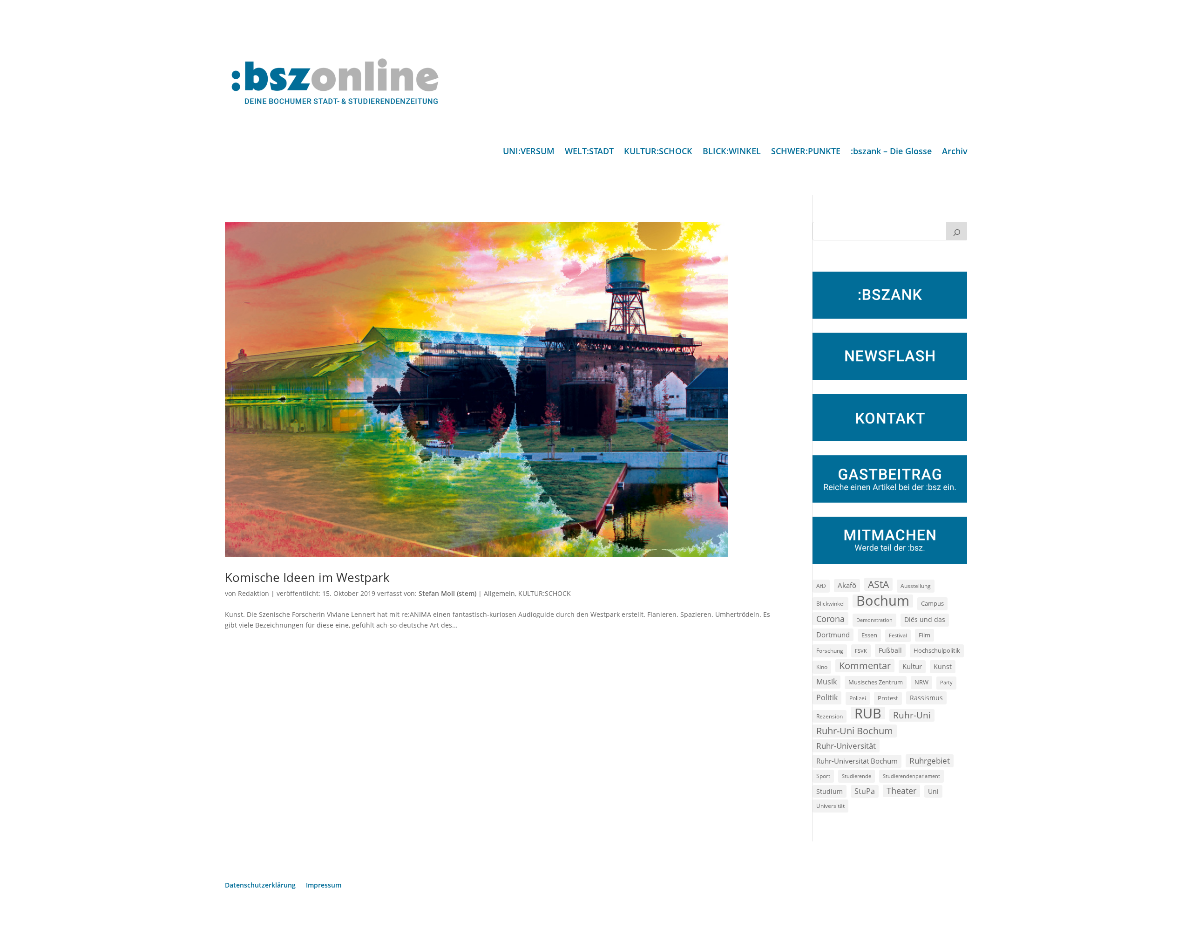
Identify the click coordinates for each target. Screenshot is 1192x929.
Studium (829, 791)
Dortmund (833, 634)
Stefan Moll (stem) (447, 593)
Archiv (955, 152)
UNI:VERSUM (529, 152)
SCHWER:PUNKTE (805, 152)
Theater (901, 790)
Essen (869, 635)
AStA (878, 584)
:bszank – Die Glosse (891, 152)
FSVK (861, 650)
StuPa (864, 791)
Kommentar (865, 665)
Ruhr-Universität (846, 745)
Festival (898, 635)
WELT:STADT (589, 152)
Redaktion (253, 593)
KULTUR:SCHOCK (658, 152)
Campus (932, 603)
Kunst (943, 666)
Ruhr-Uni (912, 715)
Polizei (857, 698)
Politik (827, 697)
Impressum (323, 885)
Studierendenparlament (911, 775)
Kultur (912, 666)
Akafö (847, 585)
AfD (821, 586)
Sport (823, 776)
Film (924, 635)
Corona (830, 618)
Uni (933, 791)
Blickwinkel (830, 603)
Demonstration (874, 619)
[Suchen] (957, 231)
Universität (830, 805)
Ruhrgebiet (929, 760)
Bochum (882, 601)
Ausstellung (916, 585)
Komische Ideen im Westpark (307, 577)
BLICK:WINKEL (732, 152)
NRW (921, 682)
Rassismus (926, 697)
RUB (867, 713)
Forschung (829, 651)
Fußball (890, 650)
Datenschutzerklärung (260, 885)
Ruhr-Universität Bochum (857, 761)
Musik (826, 681)
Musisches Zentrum (875, 682)
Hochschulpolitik (937, 650)
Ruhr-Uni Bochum (854, 730)
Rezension (829, 716)
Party (946, 682)
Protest (888, 698)
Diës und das (924, 619)
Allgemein (499, 593)
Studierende (856, 775)
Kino (821, 666)
